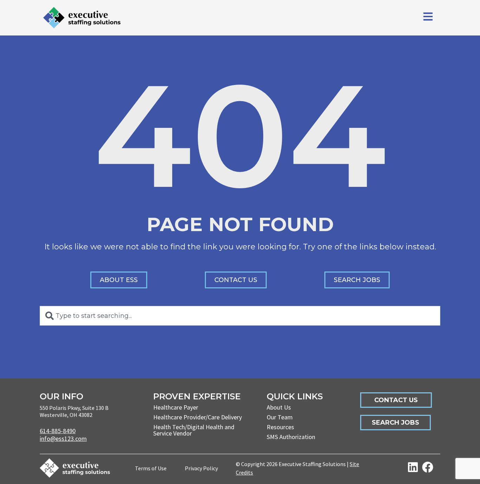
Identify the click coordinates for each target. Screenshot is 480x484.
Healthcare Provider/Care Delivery (197, 417)
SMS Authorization (291, 437)
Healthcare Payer (175, 407)
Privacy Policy (201, 468)
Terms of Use (151, 468)
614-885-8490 (58, 431)
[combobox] (240, 316)
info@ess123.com (63, 438)
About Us (279, 407)
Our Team (280, 417)
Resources (280, 427)
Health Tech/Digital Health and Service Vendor (193, 430)
